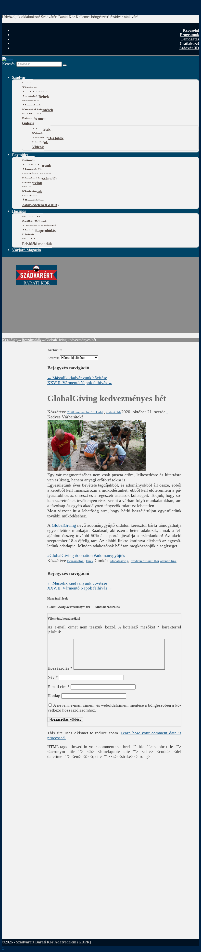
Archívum (53, 358)
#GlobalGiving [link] (60, 555)
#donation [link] (84, 555)
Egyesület (20, 154)
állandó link (168, 561)
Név (53, 677)
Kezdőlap (10, 340)
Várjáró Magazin (26, 250)
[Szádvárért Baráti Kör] (36, 282)
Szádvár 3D (189, 48)
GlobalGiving (64, 525)
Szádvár (19, 77)
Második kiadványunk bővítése (77, 378)
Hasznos (19, 211)
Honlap (54, 695)
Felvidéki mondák (37, 243)
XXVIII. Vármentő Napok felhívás (79, 382)
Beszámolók (31, 340)
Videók (38, 147)
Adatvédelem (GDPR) (40, 205)
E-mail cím (59, 686)
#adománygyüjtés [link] (109, 555)
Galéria (28, 123)
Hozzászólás (60, 668)
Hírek (89, 561)
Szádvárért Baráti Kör (145, 561)
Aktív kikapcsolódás (39, 230)
